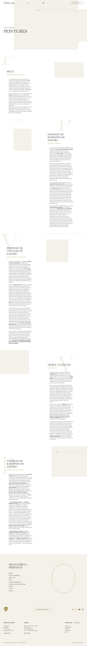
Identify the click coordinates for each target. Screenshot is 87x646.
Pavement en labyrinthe (15, 582)
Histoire (11, 573)
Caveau (10, 588)
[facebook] (73, 609)
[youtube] (79, 609)
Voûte (10, 580)
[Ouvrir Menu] (43, 3)
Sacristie (11, 590)
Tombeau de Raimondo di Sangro (17, 584)
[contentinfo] (43, 625)
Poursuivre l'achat (76, 2)
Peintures (11, 586)
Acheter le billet (7, 633)
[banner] (43, 3)
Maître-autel (12, 577)
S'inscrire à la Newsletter (42, 609)
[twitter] (76, 609)
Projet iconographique (14, 575)
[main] (43, 302)
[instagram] (82, 609)
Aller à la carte (27, 633)
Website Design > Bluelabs (77, 642)
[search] (59, 3)
